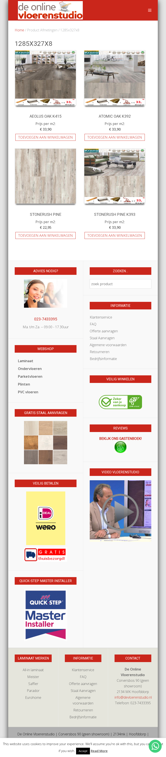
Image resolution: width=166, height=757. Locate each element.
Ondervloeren (30, 368)
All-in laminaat (33, 669)
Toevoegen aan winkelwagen (45, 137)
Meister (33, 676)
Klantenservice (101, 317)
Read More (99, 751)
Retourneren (99, 351)
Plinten (24, 384)
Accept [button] (83, 751)
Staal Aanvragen (102, 338)
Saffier (33, 683)
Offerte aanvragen (104, 331)
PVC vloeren (28, 392)
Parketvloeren (30, 376)
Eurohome (33, 697)
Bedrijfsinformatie (103, 358)
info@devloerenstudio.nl (133, 697)
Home (19, 30)
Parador (33, 690)
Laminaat (25, 360)
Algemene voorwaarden (108, 344)
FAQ (93, 324)
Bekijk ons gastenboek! (120, 439)
